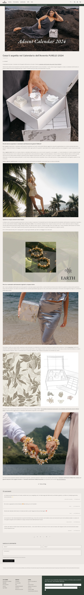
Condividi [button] (5, 61)
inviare (79, 587)
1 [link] (34, 536)
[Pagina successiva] (49, 536)
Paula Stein (70, 347)
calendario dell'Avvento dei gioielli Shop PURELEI (50, 64)
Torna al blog (43, 484)
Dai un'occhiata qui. (61, 479)
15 (46, 536)
